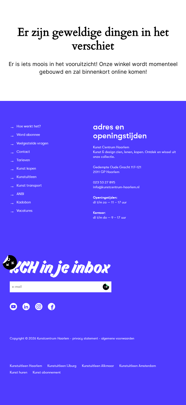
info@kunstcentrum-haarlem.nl (116, 187)
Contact (23, 152)
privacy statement (85, 338)
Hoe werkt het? (29, 126)
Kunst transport (29, 185)
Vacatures (24, 211)
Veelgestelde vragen (32, 143)
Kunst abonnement (47, 372)
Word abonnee (28, 135)
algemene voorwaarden (117, 338)
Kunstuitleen (27, 177)
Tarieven (23, 160)
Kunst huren (18, 372)
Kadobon (24, 202)
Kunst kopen (26, 168)
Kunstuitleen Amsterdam (137, 366)
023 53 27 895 (104, 182)
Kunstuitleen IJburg (61, 366)
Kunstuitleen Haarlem (26, 366)
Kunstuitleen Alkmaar (98, 366)
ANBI (20, 194)
